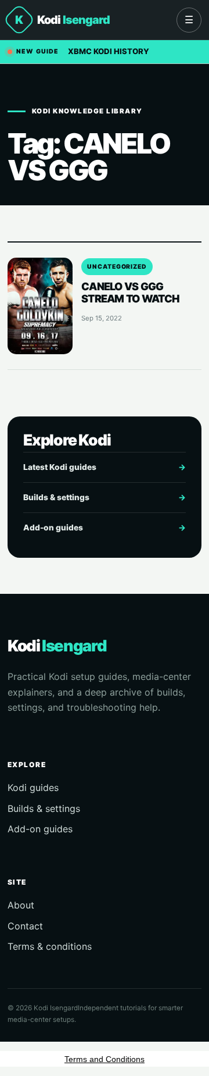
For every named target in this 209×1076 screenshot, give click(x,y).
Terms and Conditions (104, 1059)
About (21, 905)
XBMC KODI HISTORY (108, 51)
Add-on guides (104, 527)
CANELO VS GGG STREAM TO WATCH (130, 292)
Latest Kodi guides (104, 467)
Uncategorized (117, 266)
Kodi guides (33, 787)
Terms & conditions (50, 946)
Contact (25, 926)
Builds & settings (104, 497)
